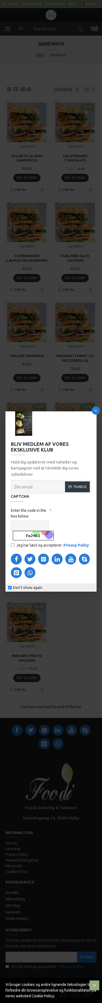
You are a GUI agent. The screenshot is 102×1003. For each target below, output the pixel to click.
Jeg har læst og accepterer (52, 545)
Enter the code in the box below (28, 513)
